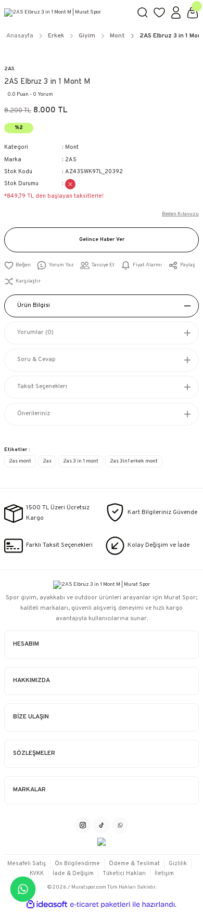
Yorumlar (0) (35, 332)
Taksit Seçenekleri (42, 386)
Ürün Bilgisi (33, 305)
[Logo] (66, 12)
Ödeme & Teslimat (134, 863)
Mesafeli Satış (26, 863)
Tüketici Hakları (124, 873)
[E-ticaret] (100, 904)
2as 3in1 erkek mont (134, 461)
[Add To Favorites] (17, 266)
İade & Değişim (73, 873)
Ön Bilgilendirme (77, 863)
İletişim (164, 873)
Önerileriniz (33, 413)
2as (47, 461)
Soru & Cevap (36, 359)
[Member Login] (176, 12)
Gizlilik (178, 863)
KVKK (37, 873)
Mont (72, 147)
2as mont (20, 461)
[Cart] (192, 12)
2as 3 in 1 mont (80, 461)
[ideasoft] (47, 904)
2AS (9, 69)
